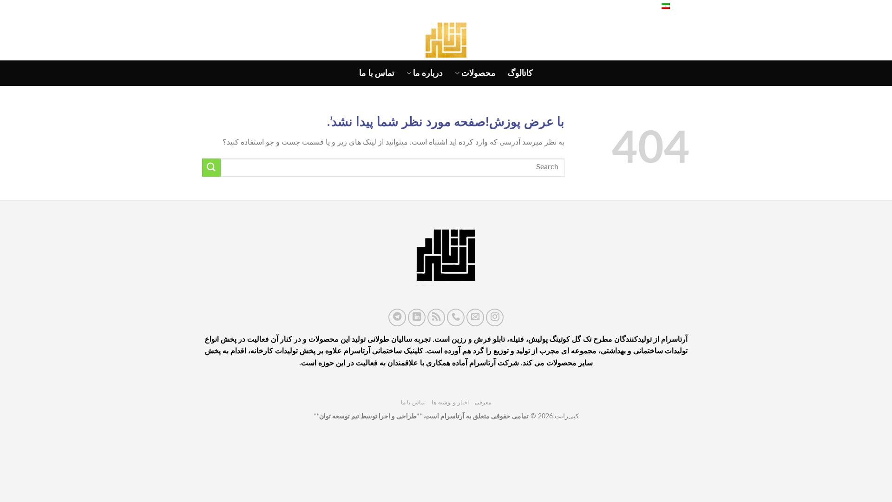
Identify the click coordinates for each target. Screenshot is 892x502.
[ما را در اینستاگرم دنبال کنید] (495, 317)
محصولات (478, 73)
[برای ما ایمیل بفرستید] (475, 317)
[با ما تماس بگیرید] (456, 317)
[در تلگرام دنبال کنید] (397, 317)
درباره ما (428, 73)
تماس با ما (376, 73)
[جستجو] (643, 6)
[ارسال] (211, 168)
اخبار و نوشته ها (450, 402)
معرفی (483, 402)
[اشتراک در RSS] (436, 317)
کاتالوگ (520, 73)
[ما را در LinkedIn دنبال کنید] (417, 317)
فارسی (681, 7)
